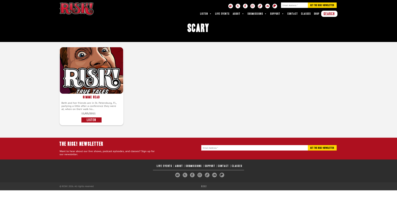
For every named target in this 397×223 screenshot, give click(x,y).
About (237, 13)
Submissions (255, 13)
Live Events (222, 13)
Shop (317, 13)
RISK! (204, 186)
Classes (306, 13)
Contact (293, 13)
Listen (204, 13)
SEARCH (329, 14)
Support (275, 13)
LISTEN (91, 120)
